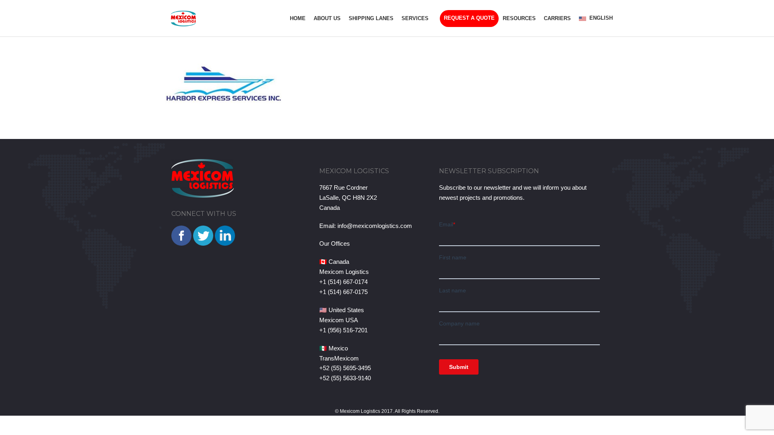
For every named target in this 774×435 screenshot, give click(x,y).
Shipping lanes (371, 18)
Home (298, 18)
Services (415, 18)
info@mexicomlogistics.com (374, 225)
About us (327, 18)
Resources (519, 18)
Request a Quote (469, 18)
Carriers (557, 18)
